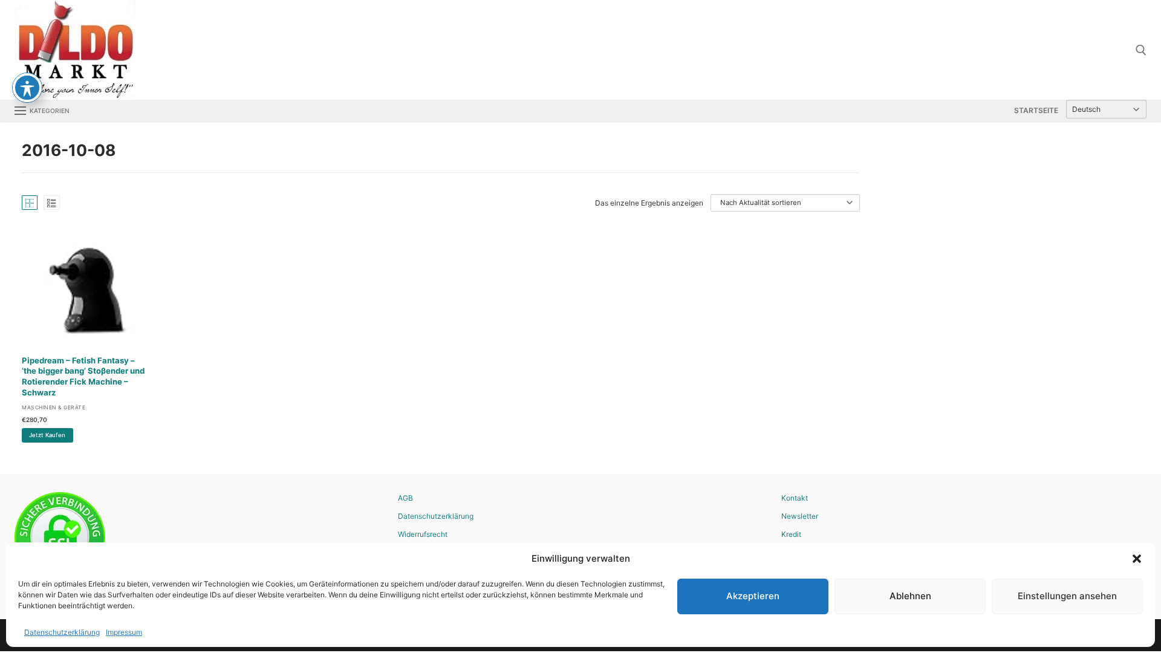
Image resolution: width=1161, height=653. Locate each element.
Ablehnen (910, 596)
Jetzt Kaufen (47, 435)
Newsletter (799, 516)
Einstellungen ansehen (1067, 596)
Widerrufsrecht (422, 534)
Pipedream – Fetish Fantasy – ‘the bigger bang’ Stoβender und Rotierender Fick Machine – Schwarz (83, 376)
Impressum (124, 632)
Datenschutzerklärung (62, 632)
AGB (405, 497)
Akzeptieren (752, 596)
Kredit (791, 534)
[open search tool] (1141, 50)
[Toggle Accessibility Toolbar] (27, 87)
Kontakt (794, 497)
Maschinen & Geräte (53, 407)
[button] (1137, 559)
